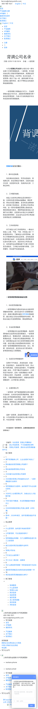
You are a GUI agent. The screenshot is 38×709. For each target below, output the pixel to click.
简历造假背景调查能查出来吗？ (17, 575)
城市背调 (13, 597)
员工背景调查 (14, 600)
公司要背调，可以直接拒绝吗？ (17, 533)
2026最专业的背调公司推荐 (16, 474)
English (18, 4)
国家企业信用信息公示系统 (11, 643)
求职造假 (13, 605)
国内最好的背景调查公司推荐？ (17, 464)
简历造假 (13, 593)
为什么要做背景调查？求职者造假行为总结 (21, 565)
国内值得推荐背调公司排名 (15, 469)
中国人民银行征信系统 (10, 645)
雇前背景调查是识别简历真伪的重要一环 (20, 570)
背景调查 (25, 314)
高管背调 (13, 602)
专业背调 (15, 442)
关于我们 (3, 18)
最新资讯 (3, 16)
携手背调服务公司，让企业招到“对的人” (20, 459)
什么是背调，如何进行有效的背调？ (19, 528)
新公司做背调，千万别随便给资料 (21, 445)
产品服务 (3, 11)
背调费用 (13, 585)
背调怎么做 (14, 590)
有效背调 (13, 595)
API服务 (3, 13)
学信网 (4, 648)
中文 (24, 4)
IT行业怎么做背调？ (13, 555)
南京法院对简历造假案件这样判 (17, 545)
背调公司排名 (10, 550)
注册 (8, 11)
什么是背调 (14, 588)
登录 (8, 16)
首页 (1, 9)
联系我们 (3, 21)
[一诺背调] (1, 6)
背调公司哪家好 (26, 442)
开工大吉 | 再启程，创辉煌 (15, 560)
